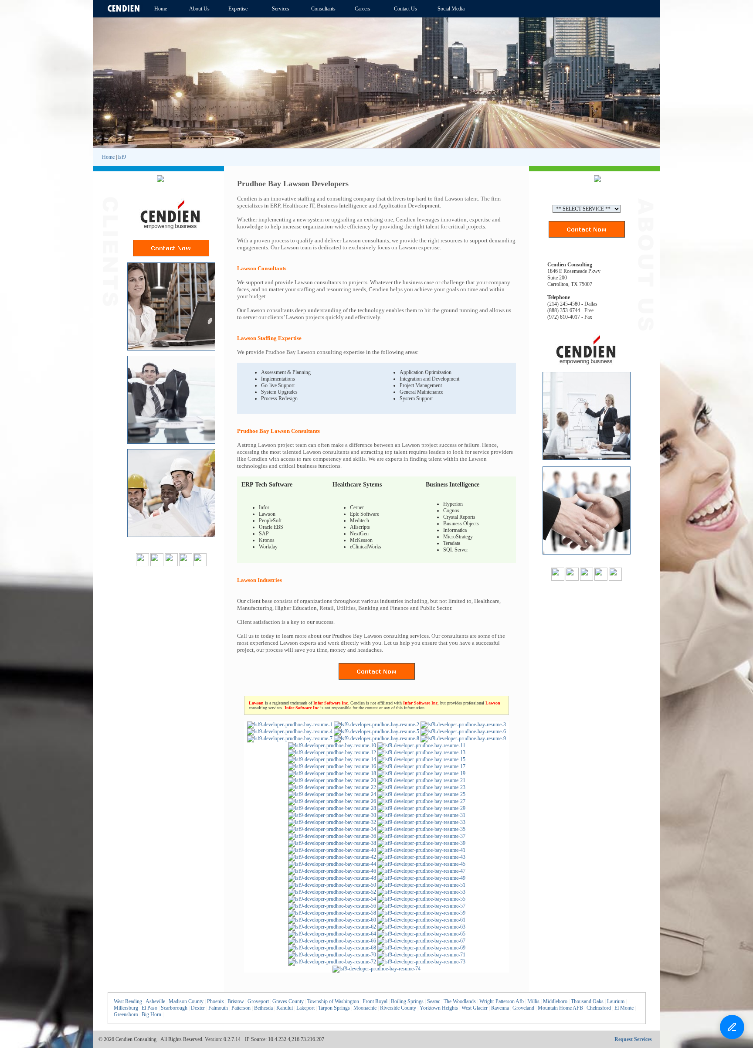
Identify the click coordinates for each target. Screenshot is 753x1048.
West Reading (128, 1001)
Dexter (198, 1008)
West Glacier (474, 1008)
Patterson (241, 1008)
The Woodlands (460, 1001)
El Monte (624, 1008)
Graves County (288, 1001)
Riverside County (398, 1008)
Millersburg (126, 1008)
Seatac (433, 1001)
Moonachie (364, 1008)
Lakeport (305, 1008)
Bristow (235, 1001)
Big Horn (151, 1014)
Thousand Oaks (587, 1001)
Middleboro (555, 1001)
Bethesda (263, 1008)
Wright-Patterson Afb (501, 1001)
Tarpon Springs (334, 1008)
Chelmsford (599, 1008)
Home (108, 157)
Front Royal (375, 1001)
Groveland (523, 1008)
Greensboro (126, 1014)
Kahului (284, 1008)
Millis (533, 1001)
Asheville (155, 1001)
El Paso (149, 1008)
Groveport (258, 1001)
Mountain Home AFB (560, 1008)
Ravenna (500, 1008)
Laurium (615, 1001)
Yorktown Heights (439, 1008)
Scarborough (174, 1008)
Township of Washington (333, 1001)
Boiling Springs (407, 1001)
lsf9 (122, 157)
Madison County (186, 1001)
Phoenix (215, 1001)
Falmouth (218, 1008)
